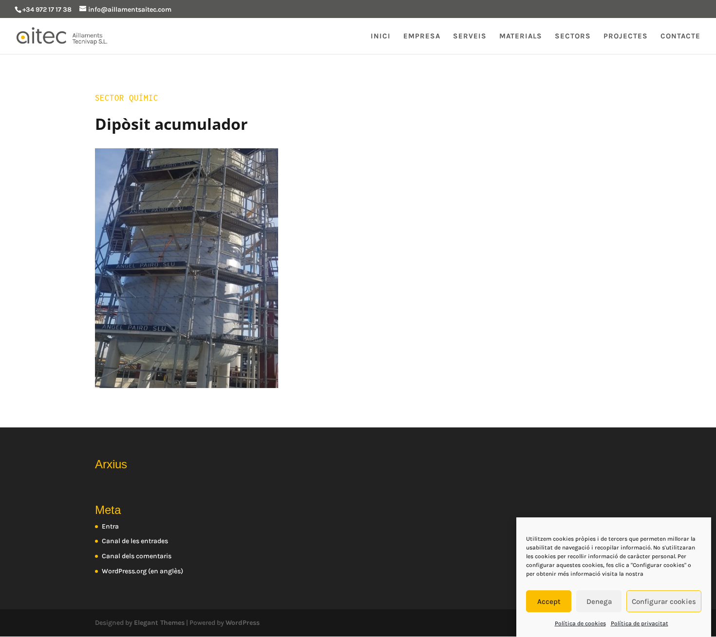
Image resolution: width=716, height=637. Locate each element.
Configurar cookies (664, 601)
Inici (381, 36)
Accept (549, 601)
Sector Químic (126, 97)
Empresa (421, 36)
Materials (520, 36)
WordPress (243, 623)
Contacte (680, 36)
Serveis (470, 36)
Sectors (573, 36)
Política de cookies (580, 623)
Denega (599, 601)
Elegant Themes (159, 623)
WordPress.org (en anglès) (142, 571)
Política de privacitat (639, 623)
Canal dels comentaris (136, 556)
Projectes (625, 36)
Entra (110, 526)
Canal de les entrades (135, 541)
